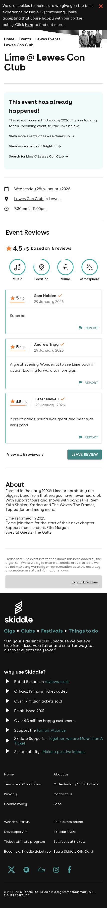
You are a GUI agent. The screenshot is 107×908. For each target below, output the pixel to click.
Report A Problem (85, 582)
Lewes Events (47, 39)
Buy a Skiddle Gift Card (73, 851)
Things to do (83, 631)
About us (61, 774)
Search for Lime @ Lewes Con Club (36, 156)
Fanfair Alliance (51, 730)
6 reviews (61, 248)
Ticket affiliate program (24, 841)
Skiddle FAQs (65, 831)
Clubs (28, 631)
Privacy (10, 794)
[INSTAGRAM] (56, 870)
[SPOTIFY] (26, 870)
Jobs (57, 804)
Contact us (63, 794)
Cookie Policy (15, 804)
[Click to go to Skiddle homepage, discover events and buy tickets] (18, 612)
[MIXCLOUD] (41, 870)
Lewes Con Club (19, 45)
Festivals (52, 631)
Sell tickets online (68, 821)
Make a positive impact (64, 751)
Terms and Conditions (22, 784)
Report (91, 328)
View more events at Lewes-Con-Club (39, 136)
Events (25, 39)
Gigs (9, 631)
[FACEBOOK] (69, 870)
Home (9, 39)
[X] (11, 870)
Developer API (16, 831)
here (29, 24)
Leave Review (84, 454)
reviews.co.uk (57, 681)
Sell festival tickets (70, 841)
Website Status (17, 821)
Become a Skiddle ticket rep (27, 851)
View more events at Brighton (32, 146)
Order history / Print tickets (76, 784)
